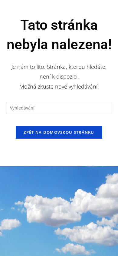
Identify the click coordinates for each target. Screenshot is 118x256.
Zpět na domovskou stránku (59, 132)
